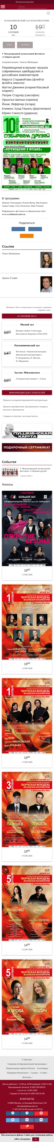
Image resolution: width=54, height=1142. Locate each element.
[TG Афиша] (27, 1113)
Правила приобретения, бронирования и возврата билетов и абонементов (25, 408)
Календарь (25, 45)
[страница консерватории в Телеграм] (13, 1113)
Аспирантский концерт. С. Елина (31, 379)
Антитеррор (42, 1068)
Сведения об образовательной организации (26, 1064)
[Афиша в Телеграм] (27, 1127)
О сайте (43, 1073)
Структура (27, 1059)
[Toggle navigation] (48, 13)
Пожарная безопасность (17, 1073)
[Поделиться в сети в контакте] (18, 229)
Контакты (27, 1077)
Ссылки (34, 1073)
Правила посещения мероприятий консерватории (25, 400)
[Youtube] (41, 1113)
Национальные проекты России (20, 1068)
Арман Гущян (9, 277)
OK (36, 1139)
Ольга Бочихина (11, 253)
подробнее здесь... (45, 310)
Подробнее (25, 1139)
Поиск (9, 45)
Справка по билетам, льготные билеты (20, 416)
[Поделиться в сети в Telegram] (35, 229)
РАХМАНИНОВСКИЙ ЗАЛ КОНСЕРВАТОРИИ (26, 21)
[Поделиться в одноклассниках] (27, 236)
